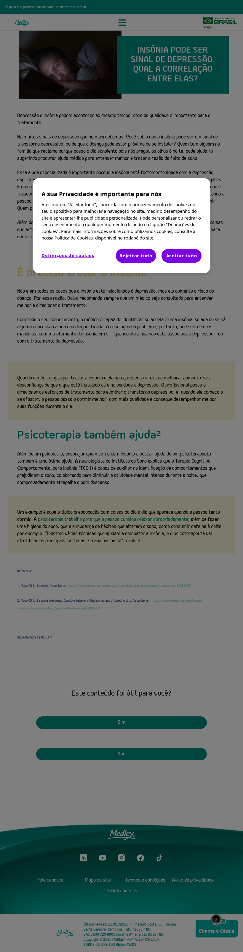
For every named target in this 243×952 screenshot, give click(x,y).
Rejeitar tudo (135, 256)
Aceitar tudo (181, 256)
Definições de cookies (67, 255)
